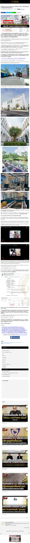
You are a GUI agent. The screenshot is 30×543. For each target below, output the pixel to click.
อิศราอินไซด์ (4, 367)
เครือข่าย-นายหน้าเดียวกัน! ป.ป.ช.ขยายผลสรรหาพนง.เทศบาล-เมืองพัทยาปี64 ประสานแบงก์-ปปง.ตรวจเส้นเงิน (13, 468)
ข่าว (2, 353)
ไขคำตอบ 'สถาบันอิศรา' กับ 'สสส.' (7, 352)
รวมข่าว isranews (5, 369)
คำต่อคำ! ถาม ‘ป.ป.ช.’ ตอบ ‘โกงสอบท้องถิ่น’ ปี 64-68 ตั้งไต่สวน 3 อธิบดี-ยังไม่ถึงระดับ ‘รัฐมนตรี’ (14, 422)
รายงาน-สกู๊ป (3, 342)
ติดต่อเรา (25, 527)
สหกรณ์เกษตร (5, 343)
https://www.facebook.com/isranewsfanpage (20, 334)
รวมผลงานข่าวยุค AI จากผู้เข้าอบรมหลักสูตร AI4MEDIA (10, 372)
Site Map (28, 527)
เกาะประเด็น (4, 359)
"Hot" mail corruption (6, 364)
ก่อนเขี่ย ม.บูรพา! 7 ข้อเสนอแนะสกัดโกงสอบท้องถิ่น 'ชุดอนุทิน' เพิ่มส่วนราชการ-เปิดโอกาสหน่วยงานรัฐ (14, 513)
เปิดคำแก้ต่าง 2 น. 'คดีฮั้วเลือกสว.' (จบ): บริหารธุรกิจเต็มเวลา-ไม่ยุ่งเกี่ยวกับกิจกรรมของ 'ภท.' (13, 445)
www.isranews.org (11, 42)
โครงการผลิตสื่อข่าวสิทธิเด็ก (6, 374)
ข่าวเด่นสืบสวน (20, 342)
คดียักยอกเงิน (9, 343)
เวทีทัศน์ (3, 355)
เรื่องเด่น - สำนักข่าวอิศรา (14, 342)
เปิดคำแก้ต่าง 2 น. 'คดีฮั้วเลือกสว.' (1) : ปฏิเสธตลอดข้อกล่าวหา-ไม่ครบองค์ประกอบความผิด (13, 490)
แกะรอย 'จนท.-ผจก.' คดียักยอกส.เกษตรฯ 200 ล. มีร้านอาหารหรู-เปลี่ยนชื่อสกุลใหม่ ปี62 (13, 58)
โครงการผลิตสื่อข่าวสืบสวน (6, 376)
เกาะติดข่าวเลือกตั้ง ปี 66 (5, 371)
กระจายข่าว (3, 360)
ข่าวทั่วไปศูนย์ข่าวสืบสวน (8, 342)
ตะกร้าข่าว (3, 362)
